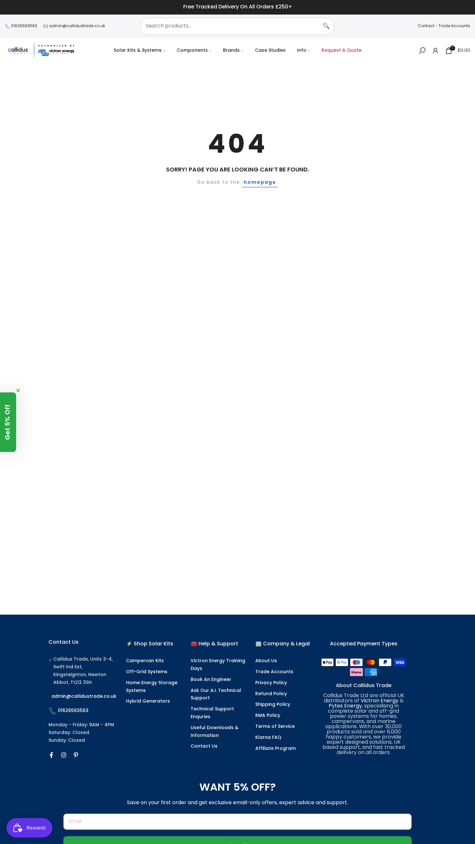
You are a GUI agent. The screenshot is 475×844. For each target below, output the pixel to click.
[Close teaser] (18, 390)
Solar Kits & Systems (138, 50)
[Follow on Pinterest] (76, 755)
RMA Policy (267, 715)
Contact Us (204, 746)
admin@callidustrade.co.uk (77, 26)
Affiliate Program (275, 748)
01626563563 (24, 26)
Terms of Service (275, 726)
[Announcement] (237, 7)
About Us (266, 661)
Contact (426, 26)
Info (301, 50)
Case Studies (270, 50)
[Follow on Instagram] (64, 755)
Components (192, 50)
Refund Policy (271, 694)
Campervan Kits (145, 661)
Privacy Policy (271, 683)
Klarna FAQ (268, 737)
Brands (231, 50)
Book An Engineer (211, 680)
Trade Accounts (454, 26)
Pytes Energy (345, 706)
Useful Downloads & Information (214, 732)
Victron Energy (379, 701)
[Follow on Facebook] (51, 755)
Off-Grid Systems (146, 672)
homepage (260, 182)
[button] (8, 422)
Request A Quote (342, 50)
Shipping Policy (272, 704)
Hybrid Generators (148, 701)
